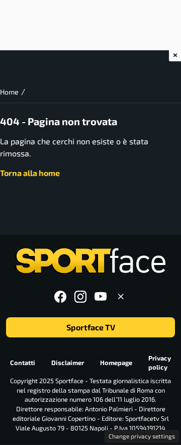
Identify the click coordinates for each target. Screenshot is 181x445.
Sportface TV (90, 327)
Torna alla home (30, 172)
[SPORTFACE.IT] (90, 261)
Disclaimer (67, 363)
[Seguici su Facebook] (60, 297)
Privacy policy (159, 363)
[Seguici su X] (121, 297)
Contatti (22, 363)
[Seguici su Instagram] (80, 297)
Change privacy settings (142, 435)
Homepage (116, 363)
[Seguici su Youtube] (101, 297)
